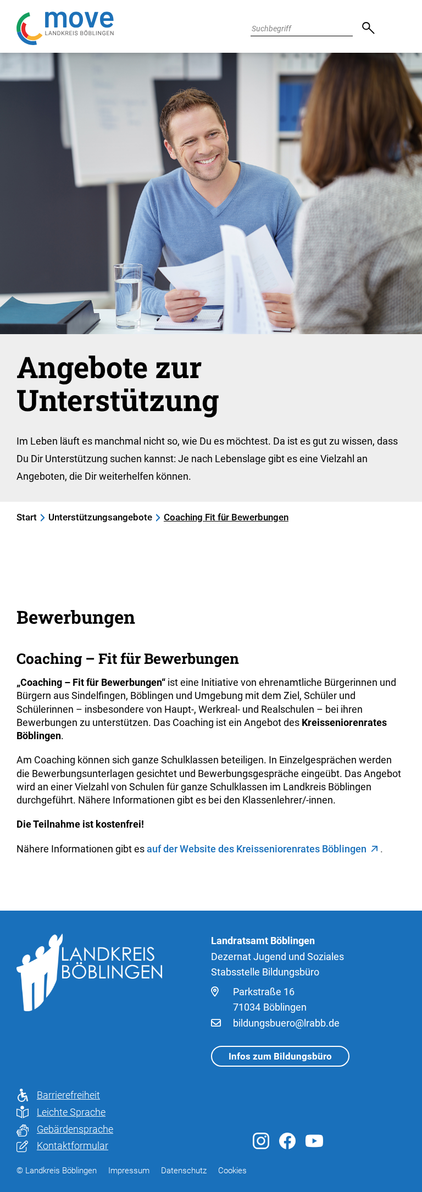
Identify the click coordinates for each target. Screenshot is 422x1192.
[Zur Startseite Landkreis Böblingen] (89, 972)
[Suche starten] (364, 28)
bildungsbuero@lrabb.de (286, 1023)
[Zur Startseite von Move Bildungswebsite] (65, 28)
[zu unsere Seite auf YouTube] (314, 1143)
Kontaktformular (72, 1145)
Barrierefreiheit (68, 1095)
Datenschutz (184, 1171)
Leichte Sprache (71, 1112)
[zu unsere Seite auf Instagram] (261, 1145)
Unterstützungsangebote (100, 517)
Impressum (128, 1171)
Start (26, 517)
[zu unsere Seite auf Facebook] (287, 1145)
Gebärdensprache (75, 1129)
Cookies (232, 1171)
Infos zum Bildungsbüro (280, 1056)
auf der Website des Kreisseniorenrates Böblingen (257, 849)
